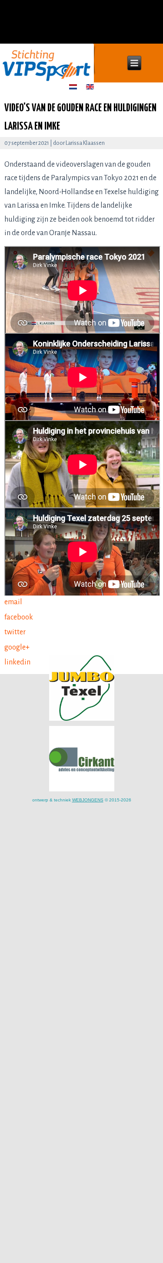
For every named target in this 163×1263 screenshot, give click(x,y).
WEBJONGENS (87, 800)
